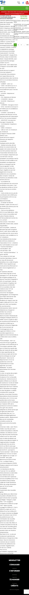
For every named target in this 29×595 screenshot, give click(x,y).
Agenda (14, 577)
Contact (14, 583)
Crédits (14, 585)
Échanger (14, 579)
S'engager (15, 564)
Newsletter (14, 560)
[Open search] (27, 8)
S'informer (14, 571)
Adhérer (14, 568)
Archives (14, 574)
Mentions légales (14, 589)
